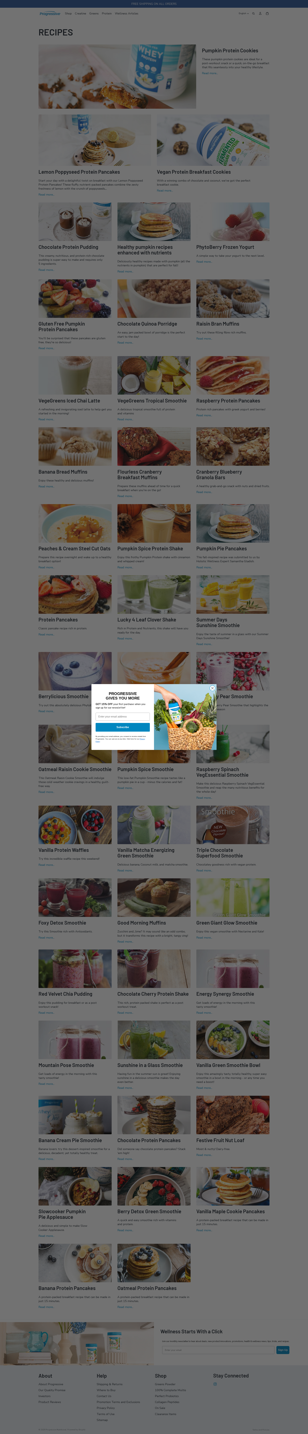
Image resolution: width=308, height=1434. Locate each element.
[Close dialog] (212, 688)
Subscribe (122, 727)
